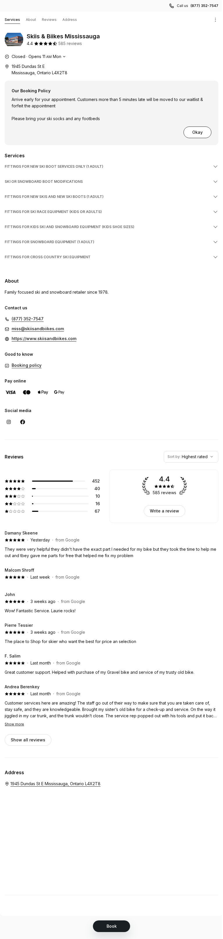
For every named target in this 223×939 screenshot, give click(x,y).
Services (12, 19)
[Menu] (215, 20)
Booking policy (27, 365)
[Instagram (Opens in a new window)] (9, 422)
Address (69, 19)
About (31, 19)
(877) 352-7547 (204, 5)
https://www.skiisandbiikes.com (44, 338)
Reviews (49, 19)
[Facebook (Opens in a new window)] (22, 422)
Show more (14, 724)
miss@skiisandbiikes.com (38, 328)
